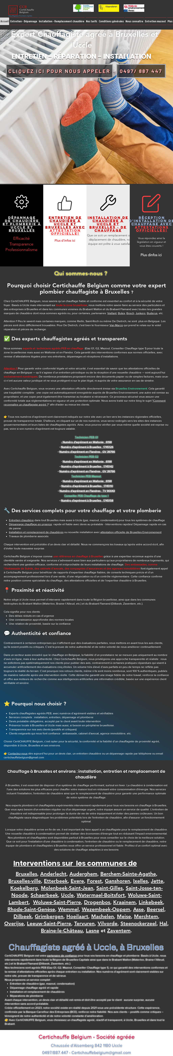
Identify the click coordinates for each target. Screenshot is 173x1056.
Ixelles (140, 881)
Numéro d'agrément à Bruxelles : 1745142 (87, 466)
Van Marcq (116, 325)
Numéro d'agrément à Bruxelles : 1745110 (87, 485)
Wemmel (68, 909)
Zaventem (119, 931)
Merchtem (146, 916)
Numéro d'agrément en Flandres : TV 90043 (87, 490)
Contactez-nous (18, 753)
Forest (94, 881)
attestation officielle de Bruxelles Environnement (131, 532)
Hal (163, 923)
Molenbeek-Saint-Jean (67, 888)
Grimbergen (49, 916)
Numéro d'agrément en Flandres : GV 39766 (87, 451)
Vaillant (112, 313)
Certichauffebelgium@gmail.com (101, 1052)
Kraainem (124, 902)
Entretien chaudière (21, 520)
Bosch (130, 313)
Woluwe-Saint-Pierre (57, 902)
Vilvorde (107, 923)
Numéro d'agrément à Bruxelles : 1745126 (87, 446)
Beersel (155, 909)
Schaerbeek (44, 895)
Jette (157, 881)
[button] (23, 21)
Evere (77, 881)
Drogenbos (97, 902)
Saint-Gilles (109, 888)
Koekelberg (24, 888)
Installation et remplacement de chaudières (36, 532)
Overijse (14, 923)
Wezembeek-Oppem (106, 909)
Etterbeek (56, 881)
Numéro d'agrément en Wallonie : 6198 (87, 481)
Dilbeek (23, 916)
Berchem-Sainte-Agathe (128, 874)
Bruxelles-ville (24, 881)
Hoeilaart (77, 916)
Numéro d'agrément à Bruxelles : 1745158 (87, 500)
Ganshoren (117, 881)
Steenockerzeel (138, 923)
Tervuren (84, 923)
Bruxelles (26, 874)
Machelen (102, 916)
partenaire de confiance (62, 955)
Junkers (140, 313)
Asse (138, 909)
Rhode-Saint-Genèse (31, 909)
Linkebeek (151, 902)
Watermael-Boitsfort (101, 895)
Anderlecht (53, 874)
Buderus (152, 313)
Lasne (92, 931)
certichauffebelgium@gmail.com (24, 757)
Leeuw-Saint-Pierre (49, 923)
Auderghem (83, 874)
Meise (124, 916)
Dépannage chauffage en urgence (30, 524)
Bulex (121, 313)
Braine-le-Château (62, 931)
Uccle (67, 895)
